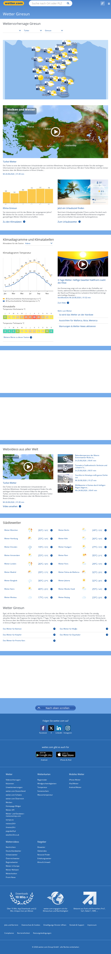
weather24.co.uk (12, 835)
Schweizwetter (11, 854)
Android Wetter (75, 787)
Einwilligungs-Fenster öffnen (55, 925)
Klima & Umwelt (43, 862)
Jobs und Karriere (11, 925)
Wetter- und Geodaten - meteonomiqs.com (15, 814)
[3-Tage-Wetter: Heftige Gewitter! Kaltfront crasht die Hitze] (83, 264)
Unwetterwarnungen (14, 787)
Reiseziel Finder (43, 854)
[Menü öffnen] (108, 3)
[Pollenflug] (102, 3)
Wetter (9, 774)
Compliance (9, 933)
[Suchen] (67, 3)
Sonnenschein (43, 791)
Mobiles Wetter (76, 774)
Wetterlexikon (11, 873)
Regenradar (42, 780)
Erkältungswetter (44, 858)
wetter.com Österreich (15, 798)
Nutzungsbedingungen (42, 933)
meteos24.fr (11, 823)
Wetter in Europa (12, 866)
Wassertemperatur (45, 795)
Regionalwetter (12, 862)
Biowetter (41, 847)
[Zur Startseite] (14, 3)
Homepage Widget (13, 806)
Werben (9, 802)
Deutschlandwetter (13, 851)
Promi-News (11, 877)
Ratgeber (41, 841)
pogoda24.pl (11, 831)
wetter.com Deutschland (15, 791)
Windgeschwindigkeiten (46, 783)
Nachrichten (11, 847)
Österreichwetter (13, 858)
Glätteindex (42, 851)
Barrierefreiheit (23, 933)
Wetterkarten (43, 774)
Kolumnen (10, 783)
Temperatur (42, 787)
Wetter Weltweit (12, 870)
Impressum (92, 925)
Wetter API (10, 810)
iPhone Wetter (75, 780)
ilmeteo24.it (10, 827)
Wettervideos (12, 841)
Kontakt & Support (77, 925)
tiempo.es (10, 820)
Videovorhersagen (13, 780)
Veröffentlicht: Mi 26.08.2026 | (74, 297)
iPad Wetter (73, 783)
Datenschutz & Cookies (31, 925)
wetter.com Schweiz (14, 795)
